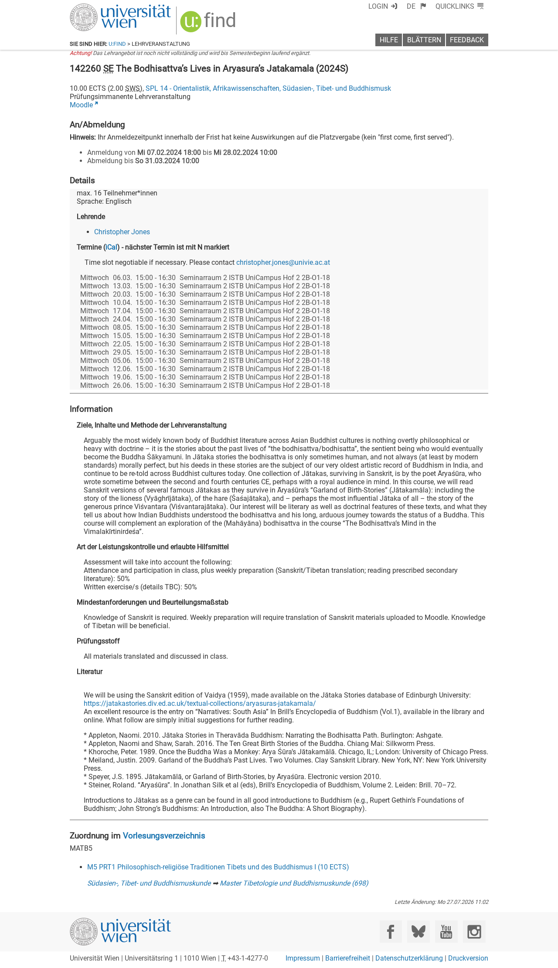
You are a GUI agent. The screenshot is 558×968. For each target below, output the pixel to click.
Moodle (81, 105)
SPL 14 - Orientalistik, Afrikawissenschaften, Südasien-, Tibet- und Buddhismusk (268, 88)
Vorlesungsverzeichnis (164, 836)
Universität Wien (100, 7)
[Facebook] (391, 931)
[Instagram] (474, 931)
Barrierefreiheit (347, 958)
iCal (111, 247)
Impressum (303, 958)
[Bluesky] (418, 931)
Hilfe (389, 40)
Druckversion (468, 958)
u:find (117, 44)
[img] (209, 25)
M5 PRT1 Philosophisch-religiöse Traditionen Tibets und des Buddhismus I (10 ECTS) (218, 867)
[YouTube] (446, 931)
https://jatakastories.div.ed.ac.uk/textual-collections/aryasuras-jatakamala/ (200, 703)
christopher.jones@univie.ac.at (283, 262)
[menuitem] (416, 6)
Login (378, 6)
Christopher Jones (122, 232)
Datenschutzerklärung (409, 958)
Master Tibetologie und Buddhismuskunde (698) (294, 883)
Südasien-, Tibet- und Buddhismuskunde (149, 883)
